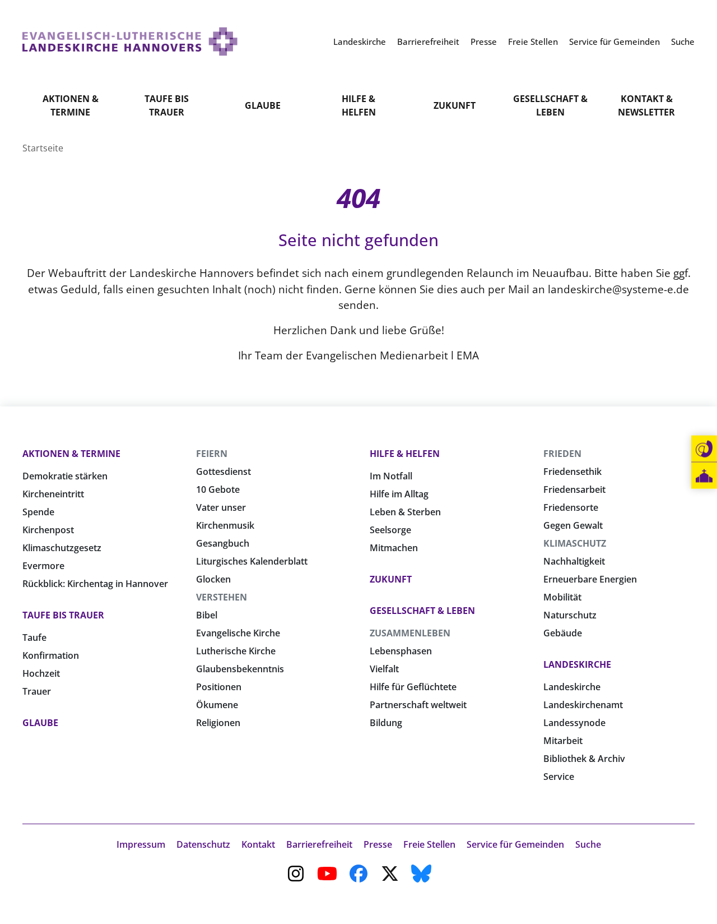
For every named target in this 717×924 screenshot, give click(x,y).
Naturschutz (570, 615)
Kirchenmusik (225, 525)
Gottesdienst (223, 471)
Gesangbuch (222, 543)
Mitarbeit (563, 740)
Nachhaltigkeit (574, 561)
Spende (38, 512)
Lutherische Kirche (236, 651)
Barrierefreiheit (319, 844)
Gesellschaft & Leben (550, 105)
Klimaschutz (574, 543)
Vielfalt (384, 669)
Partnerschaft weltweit (418, 705)
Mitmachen (394, 548)
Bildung (386, 723)
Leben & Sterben (405, 512)
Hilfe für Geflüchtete (413, 687)
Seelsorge (390, 530)
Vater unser (221, 507)
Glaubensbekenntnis (240, 669)
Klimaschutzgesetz (61, 548)
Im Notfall (391, 476)
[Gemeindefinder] (704, 476)
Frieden (562, 453)
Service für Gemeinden (515, 844)
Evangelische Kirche (238, 633)
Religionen (218, 723)
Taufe (34, 637)
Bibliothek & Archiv (584, 758)
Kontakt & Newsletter (646, 105)
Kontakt (258, 844)
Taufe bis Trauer (167, 105)
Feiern (211, 453)
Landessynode (574, 723)
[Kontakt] (704, 449)
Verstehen (221, 597)
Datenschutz (203, 844)
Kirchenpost (48, 530)
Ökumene (217, 705)
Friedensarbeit (574, 489)
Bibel (206, 615)
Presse (378, 844)
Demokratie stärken (65, 476)
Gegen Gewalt (573, 525)
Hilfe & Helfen (359, 105)
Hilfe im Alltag (399, 494)
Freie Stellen (429, 844)
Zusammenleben (410, 633)
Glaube (263, 105)
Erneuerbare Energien (590, 579)
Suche (588, 844)
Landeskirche (577, 664)
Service (558, 776)
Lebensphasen (401, 651)
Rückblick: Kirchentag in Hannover (95, 584)
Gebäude (562, 633)
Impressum (141, 844)
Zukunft (455, 105)
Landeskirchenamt (583, 705)
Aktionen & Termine (71, 105)
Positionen (218, 687)
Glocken (213, 579)
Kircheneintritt (53, 494)
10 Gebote (218, 489)
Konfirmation (50, 655)
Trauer (36, 691)
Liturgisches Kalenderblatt (252, 561)
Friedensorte (570, 507)
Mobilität (562, 597)
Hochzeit (41, 673)
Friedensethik (572, 471)
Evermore (43, 566)
